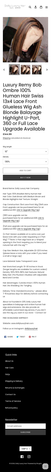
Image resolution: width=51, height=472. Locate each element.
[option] (14, 70)
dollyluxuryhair (31, 328)
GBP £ (25, 448)
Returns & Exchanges (14, 387)
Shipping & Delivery (14, 381)
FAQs (7, 374)
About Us (9, 361)
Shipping (6, 138)
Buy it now (25, 177)
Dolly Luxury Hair (21, 463)
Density (6, 157)
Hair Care (9, 367)
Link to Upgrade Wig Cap (28, 210)
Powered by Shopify (35, 463)
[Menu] (46, 7)
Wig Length (7, 147)
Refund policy (11, 407)
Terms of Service (13, 401)
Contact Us (10, 394)
